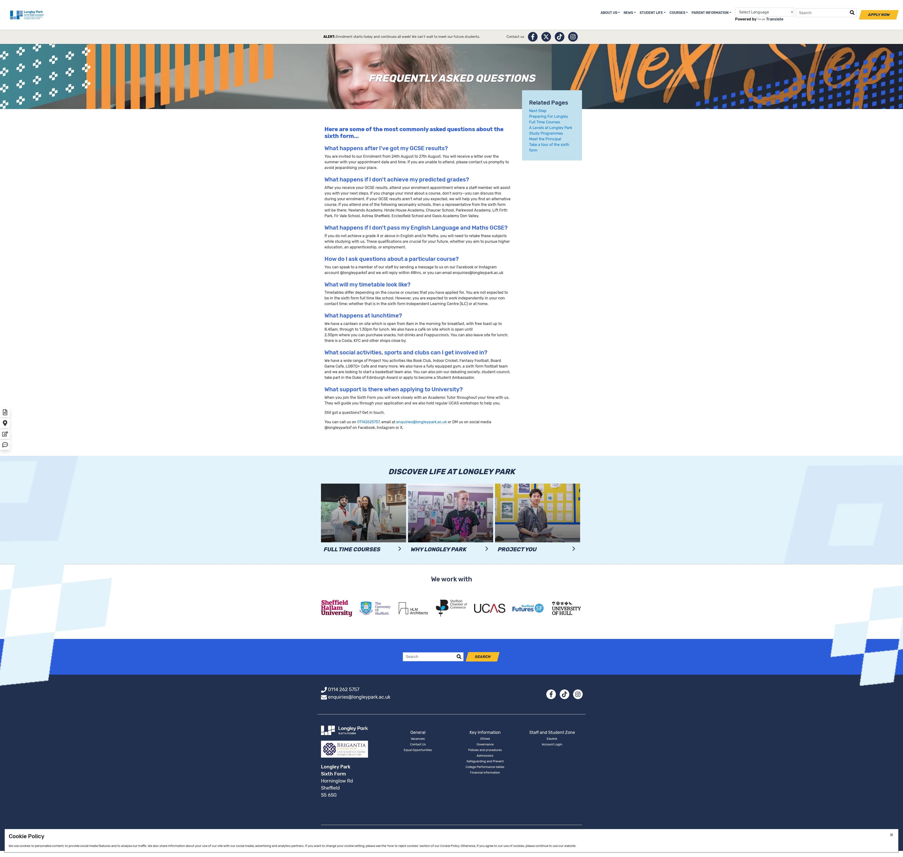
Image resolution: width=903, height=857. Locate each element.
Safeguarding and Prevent (485, 761)
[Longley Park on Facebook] (533, 37)
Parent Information (710, 13)
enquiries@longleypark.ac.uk (421, 422)
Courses (677, 13)
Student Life (651, 13)
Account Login (552, 744)
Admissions (485, 755)
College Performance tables (485, 767)
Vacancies (418, 738)
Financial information (485, 772)
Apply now (878, 14)
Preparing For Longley (548, 116)
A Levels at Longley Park (550, 127)
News (628, 13)
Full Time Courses (544, 122)
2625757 (372, 422)
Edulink (552, 738)
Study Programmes (546, 133)
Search (482, 656)
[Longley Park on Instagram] (573, 37)
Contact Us (418, 744)
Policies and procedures (485, 750)
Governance (485, 744)
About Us (609, 13)
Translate (774, 19)
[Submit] (852, 12)
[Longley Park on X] (546, 37)
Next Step (538, 111)
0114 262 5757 (343, 689)
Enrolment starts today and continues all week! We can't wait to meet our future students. (408, 37)
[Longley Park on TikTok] (559, 37)
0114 (361, 422)
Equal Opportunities (418, 750)
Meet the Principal (545, 139)
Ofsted (485, 738)
